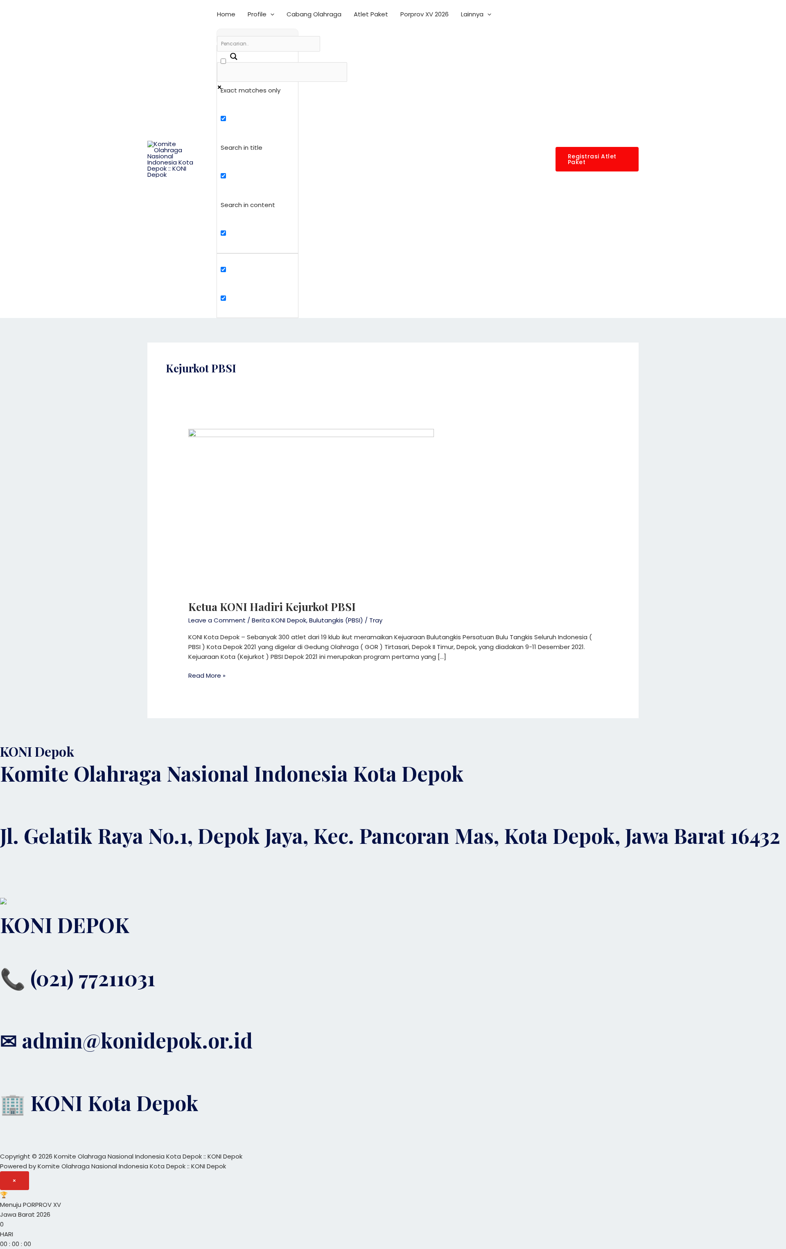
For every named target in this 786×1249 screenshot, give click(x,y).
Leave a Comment (217, 620)
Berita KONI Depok (279, 620)
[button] (270, 14)
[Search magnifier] (229, 53)
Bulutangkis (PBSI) (336, 620)
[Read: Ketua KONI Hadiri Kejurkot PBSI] (311, 509)
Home (226, 14)
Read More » (207, 675)
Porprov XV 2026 (424, 14)
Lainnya (472, 14)
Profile (257, 14)
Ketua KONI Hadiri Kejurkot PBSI (272, 607)
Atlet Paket (371, 14)
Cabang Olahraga (314, 14)
